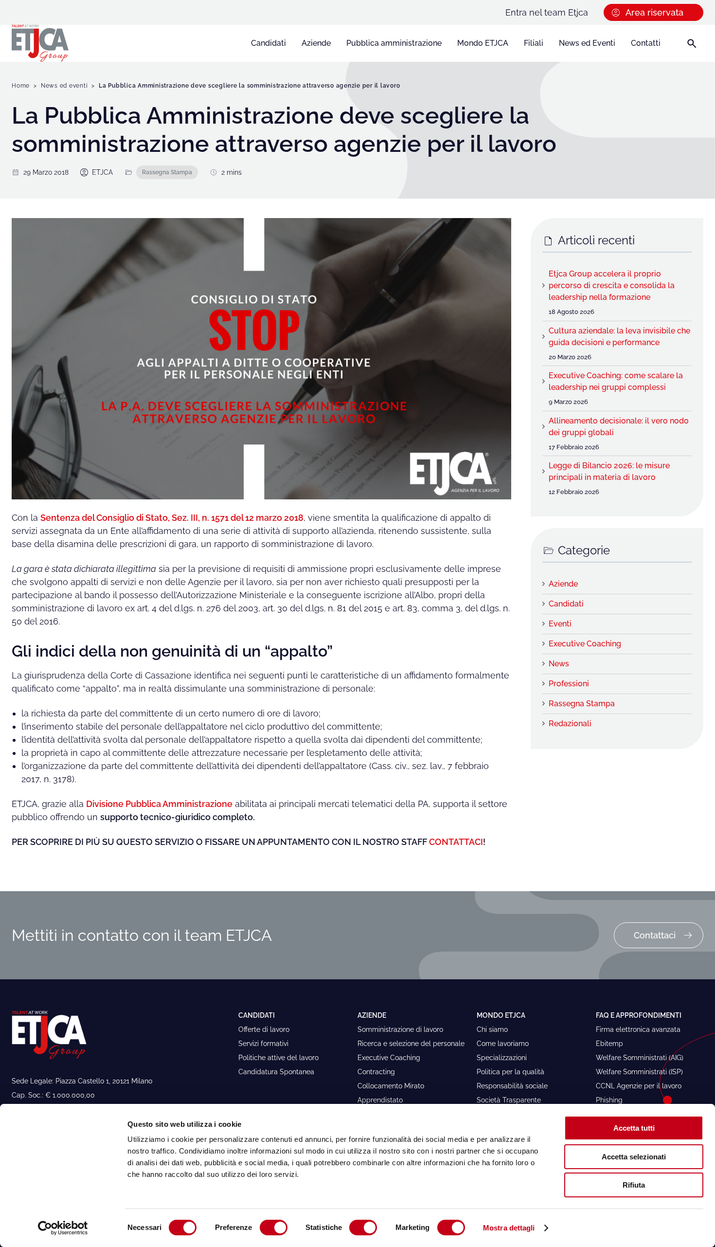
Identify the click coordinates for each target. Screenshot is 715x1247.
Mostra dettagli (509, 1228)
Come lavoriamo (503, 1043)
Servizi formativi (263, 1043)
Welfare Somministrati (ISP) (639, 1072)
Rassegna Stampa (167, 172)
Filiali (533, 43)
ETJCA (102, 172)
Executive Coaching (585, 643)
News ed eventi (64, 85)
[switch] (273, 1227)
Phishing (609, 1100)
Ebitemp (609, 1043)
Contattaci (655, 935)
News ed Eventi (587, 43)
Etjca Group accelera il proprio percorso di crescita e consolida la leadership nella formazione (612, 285)
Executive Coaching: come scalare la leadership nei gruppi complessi (616, 381)
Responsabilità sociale (512, 1086)
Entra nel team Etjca (546, 12)
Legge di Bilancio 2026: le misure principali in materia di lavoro (609, 471)
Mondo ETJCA (482, 43)
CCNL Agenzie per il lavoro (638, 1086)
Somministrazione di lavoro (400, 1029)
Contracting (376, 1072)
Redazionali (570, 723)
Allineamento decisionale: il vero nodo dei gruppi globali (619, 426)
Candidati (268, 43)
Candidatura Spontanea (276, 1072)
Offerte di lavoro (263, 1029)
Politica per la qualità (510, 1072)
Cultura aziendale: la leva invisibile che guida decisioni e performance (619, 336)
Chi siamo (492, 1029)
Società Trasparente (509, 1100)
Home (21, 85)
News (559, 663)
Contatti (646, 43)
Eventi (560, 623)
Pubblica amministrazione (394, 43)
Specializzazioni (502, 1058)
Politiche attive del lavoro (278, 1058)
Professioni (569, 683)
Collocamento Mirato (391, 1086)
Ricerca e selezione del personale (411, 1043)
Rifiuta (634, 1185)
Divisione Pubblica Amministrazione (159, 804)
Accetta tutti (634, 1128)
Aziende (316, 43)
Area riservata (654, 12)
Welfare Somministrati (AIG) (639, 1058)
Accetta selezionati (634, 1157)
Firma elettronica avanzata (638, 1029)
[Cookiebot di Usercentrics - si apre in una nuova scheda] (63, 1228)
